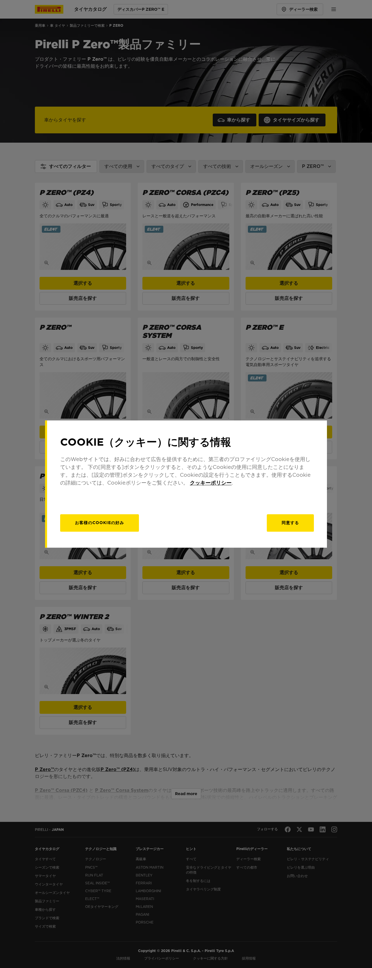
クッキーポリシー (211, 483)
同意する (290, 522)
